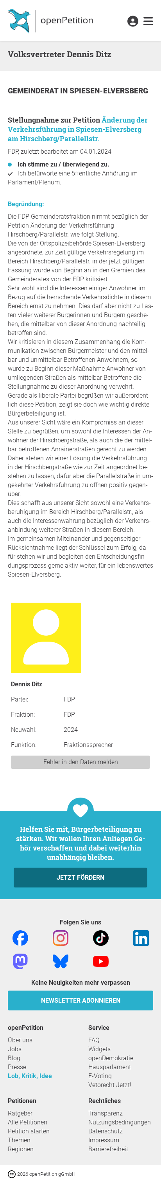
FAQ (94, 1040)
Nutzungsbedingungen (119, 1122)
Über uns (20, 1040)
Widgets (99, 1049)
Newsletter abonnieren (80, 1000)
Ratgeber (20, 1113)
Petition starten (29, 1131)
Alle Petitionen (27, 1122)
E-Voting (100, 1076)
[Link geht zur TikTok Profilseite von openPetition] (101, 937)
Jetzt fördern (80, 877)
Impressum (103, 1140)
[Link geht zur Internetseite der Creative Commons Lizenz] (12, 1173)
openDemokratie (110, 1058)
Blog (14, 1058)
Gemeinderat (34, 90)
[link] (148, 22)
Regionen (21, 1149)
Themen (19, 1140)
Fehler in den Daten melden (80, 762)
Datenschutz (105, 1131)
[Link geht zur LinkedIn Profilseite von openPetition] (141, 937)
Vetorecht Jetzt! (109, 1085)
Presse (17, 1067)
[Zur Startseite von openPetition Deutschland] (51, 20)
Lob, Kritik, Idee (30, 1076)
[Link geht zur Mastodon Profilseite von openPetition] (20, 961)
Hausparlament (109, 1067)
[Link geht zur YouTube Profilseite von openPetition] (101, 961)
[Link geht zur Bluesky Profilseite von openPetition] (60, 961)
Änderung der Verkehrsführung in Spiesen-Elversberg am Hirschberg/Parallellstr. (78, 129)
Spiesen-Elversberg (109, 90)
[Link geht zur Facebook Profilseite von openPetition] (20, 937)
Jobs (14, 1049)
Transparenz (105, 1113)
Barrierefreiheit (108, 1149)
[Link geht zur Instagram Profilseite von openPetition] (60, 937)
